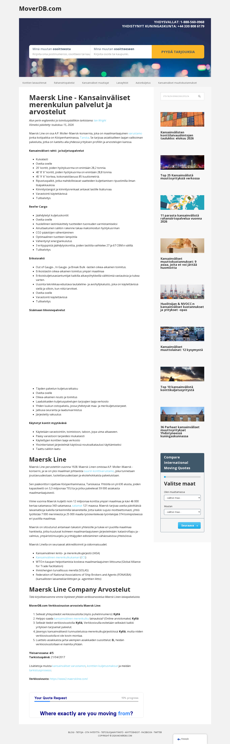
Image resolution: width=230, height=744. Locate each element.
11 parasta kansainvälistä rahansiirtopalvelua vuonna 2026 (181, 218)
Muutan (168, 506)
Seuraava (188, 525)
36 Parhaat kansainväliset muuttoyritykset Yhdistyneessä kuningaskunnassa (180, 431)
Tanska (84, 137)
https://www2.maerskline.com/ (69, 679)
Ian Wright (100, 120)
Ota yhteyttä (92, 732)
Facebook (146, 732)
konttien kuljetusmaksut (102, 666)
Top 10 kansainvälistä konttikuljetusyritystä (177, 388)
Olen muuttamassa (174, 492)
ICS (83, 557)
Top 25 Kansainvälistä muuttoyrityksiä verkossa (180, 176)
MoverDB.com (40, 8)
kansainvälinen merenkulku (71, 618)
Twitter (158, 732)
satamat (77, 505)
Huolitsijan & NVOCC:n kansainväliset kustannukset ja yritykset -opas (182, 307)
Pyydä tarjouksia (178, 52)
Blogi (71, 732)
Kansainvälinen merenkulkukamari (58, 557)
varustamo (135, 133)
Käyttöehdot (132, 732)
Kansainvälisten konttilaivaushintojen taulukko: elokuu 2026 (177, 135)
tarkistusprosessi (40, 670)
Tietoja (79, 732)
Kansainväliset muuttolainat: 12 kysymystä (181, 348)
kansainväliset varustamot (69, 666)
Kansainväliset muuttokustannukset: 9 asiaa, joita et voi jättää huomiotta (178, 263)
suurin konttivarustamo (99, 471)
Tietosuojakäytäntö (112, 732)
